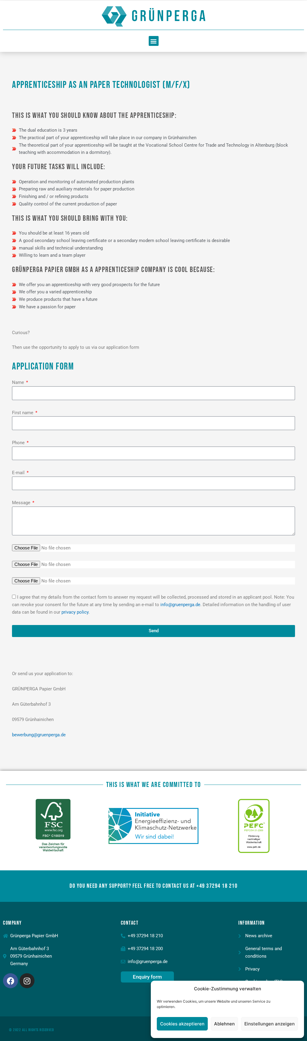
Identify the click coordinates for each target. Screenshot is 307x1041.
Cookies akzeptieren (182, 1024)
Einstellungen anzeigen (269, 1024)
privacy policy (74, 612)
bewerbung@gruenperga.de (39, 734)
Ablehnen (224, 1024)
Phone (19, 442)
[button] (154, 41)
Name (18, 382)
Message (21, 502)
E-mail (19, 472)
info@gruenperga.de (180, 604)
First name (23, 412)
